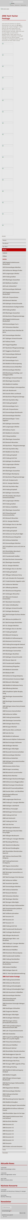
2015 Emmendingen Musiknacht (13, 412)
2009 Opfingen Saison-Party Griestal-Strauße (14, 707)
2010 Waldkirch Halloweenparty (12, 638)
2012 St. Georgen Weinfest (11, 565)
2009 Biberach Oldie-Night (11, 682)
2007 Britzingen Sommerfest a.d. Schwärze (13, 873)
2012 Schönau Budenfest (10, 540)
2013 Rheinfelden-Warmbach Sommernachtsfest (11, 496)
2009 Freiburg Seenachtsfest (11, 717)
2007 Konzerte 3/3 (8, 916)
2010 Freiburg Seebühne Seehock (13, 647)
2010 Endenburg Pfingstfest (11, 666)
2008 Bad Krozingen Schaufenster (13, 785)
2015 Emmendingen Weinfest (12, 415)
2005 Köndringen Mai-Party (11, 1061)
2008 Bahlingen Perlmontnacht (12, 812)
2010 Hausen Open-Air (9, 660)
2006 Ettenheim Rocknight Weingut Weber (13, 1004)
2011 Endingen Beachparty (11, 611)
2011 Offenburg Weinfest (10, 587)
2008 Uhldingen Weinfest (10, 745)
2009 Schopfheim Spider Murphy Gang (13, 692)
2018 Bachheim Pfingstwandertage (13, 316)
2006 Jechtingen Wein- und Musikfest (11, 939)
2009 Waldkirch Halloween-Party (13, 685)
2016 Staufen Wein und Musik (12, 393)
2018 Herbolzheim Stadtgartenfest (13, 307)
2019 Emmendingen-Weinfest (12, 267)
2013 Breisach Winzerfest (10, 518)
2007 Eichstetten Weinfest (11, 896)
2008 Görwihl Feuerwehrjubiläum (13, 788)
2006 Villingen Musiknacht (11, 935)
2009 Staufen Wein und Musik (12, 730)
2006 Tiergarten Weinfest (10, 1011)
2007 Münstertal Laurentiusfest (12, 869)
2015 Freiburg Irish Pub (10, 458)
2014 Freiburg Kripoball (10, 489)
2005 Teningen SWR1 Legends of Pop (14, 1064)
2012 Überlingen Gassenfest (11, 562)
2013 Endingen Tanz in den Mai (12, 524)
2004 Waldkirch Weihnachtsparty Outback (13, 1071)
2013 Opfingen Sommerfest (11, 493)
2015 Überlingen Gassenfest (11, 439)
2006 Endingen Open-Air (10, 970)
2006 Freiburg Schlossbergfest (12, 986)
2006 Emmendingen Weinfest (12, 995)
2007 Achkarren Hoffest (10, 880)
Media (4, 250)
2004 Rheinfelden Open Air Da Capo (13, 1113)
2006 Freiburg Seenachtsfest (11, 980)
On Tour (5, 246)
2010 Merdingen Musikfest (11, 654)
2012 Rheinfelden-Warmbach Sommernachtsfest (11, 552)
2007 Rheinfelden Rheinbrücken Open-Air (12, 852)
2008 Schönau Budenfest (10, 758)
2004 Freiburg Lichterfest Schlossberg (10, 1095)
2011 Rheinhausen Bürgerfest (12, 591)
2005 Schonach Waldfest (10, 1045)
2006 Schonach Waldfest (10, 950)
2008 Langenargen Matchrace (12, 799)
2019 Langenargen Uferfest (11, 273)
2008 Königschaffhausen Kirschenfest (10, 795)
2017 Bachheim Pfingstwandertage (13, 348)
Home (4, 240)
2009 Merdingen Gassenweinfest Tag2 (13, 697)
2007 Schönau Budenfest (10, 890)
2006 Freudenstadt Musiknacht (12, 929)
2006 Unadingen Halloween (11, 1018)
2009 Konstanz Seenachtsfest (12, 711)
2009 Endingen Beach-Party (11, 723)
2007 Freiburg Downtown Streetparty (10, 862)
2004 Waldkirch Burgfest (10, 1102)
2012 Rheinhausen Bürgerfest (12, 537)
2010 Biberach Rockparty (10, 635)
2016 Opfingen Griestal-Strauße (12, 378)
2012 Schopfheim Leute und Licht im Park (14, 547)
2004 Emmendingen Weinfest (12, 1091)
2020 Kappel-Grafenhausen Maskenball (11, 263)
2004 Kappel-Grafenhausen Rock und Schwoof (13, 1117)
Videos (5, 256)
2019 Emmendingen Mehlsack (12, 289)
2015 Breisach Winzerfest (10, 442)
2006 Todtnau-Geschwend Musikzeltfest (10, 963)
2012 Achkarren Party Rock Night (13, 534)
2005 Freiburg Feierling (10, 1067)
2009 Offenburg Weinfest (10, 688)
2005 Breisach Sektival (9, 1048)
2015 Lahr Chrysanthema (10, 409)
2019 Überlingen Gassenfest (11, 280)
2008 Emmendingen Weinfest (12, 755)
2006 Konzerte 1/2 (8, 1127)
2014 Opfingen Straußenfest (11, 461)
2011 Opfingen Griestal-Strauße (12, 608)
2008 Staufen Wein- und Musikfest (13, 791)
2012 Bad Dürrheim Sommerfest (12, 559)
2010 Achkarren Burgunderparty (13, 676)
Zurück (4, 236)
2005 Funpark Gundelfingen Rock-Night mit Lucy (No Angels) (13, 1037)
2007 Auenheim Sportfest (10, 883)
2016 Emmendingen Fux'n (11, 406)
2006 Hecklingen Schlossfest (11, 1008)
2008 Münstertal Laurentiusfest (12, 772)
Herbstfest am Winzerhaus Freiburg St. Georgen (13, 1191)
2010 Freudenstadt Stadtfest (11, 663)
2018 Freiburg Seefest (9, 310)
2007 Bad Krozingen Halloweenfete (13, 905)
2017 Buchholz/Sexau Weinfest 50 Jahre (13, 331)
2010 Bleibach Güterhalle (10, 669)
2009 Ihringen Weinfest (10, 727)
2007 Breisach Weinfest (10, 893)
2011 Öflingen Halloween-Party (12, 575)
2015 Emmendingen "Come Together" (11, 419)
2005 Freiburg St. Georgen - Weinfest (14, 1057)
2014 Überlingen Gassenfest (11, 471)
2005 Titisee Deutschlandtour (12, 1042)
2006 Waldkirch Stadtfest (10, 946)
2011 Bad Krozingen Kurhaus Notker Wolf (14, 615)
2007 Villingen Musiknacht (11, 835)
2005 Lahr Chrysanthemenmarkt (13, 1031)
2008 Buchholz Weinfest (10, 776)
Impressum (17, 5)
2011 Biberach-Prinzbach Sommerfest (10, 598)
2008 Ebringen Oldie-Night (11, 749)
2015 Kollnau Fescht (9, 430)
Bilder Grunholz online (7, 1180)
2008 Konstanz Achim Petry (11, 766)
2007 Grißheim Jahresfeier (11, 913)
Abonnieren (5, 1216)
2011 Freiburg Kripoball (10, 632)
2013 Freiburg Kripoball (10, 531)
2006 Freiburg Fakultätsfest (11, 959)
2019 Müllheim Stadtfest (10, 283)
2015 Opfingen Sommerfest (11, 423)
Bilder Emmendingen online (8, 1169)
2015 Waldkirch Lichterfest (11, 433)
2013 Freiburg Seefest (9, 504)
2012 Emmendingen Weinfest (12, 543)
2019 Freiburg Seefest (9, 277)
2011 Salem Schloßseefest (10, 605)
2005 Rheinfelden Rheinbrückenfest (14, 1051)
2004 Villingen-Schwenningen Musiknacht (12, 1079)
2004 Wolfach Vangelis (9, 1075)
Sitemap (12, 5)
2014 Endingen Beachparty (11, 474)
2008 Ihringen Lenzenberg (11, 769)
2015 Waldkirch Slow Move (11, 452)
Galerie (5, 253)
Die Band (5, 243)
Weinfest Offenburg (6, 1196)
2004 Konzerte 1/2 (8, 1140)
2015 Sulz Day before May (10, 449)
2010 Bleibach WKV (8, 673)
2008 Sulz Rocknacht (9, 818)
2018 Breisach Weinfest (10, 300)
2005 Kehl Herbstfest (9, 1034)
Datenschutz (23, 5)
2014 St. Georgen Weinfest (11, 483)
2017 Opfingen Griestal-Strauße (12, 338)
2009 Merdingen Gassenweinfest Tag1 (13, 702)
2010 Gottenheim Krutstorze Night (13, 679)
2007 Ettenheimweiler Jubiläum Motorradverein (12, 909)
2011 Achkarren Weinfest (10, 584)
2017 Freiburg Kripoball (10, 357)
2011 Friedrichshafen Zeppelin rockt (14, 581)
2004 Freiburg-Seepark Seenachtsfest (14, 1105)
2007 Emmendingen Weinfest (12, 886)
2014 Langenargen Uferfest (11, 464)
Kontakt (5, 1153)
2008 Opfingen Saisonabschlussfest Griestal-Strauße (13, 762)
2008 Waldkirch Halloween (11, 736)
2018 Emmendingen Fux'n (11, 324)
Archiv (5, 259)
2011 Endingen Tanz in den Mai (12, 629)
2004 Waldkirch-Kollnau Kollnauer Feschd (13, 1109)
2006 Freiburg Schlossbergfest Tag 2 (13, 989)
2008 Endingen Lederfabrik (11, 806)
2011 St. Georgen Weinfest (11, 625)
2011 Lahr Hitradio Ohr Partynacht (13, 578)
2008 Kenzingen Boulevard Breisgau (14, 779)
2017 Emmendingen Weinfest (12, 335)
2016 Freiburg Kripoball (10, 403)
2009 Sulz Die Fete (8, 733)
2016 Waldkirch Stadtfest (10, 384)
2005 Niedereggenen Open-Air (12, 1054)
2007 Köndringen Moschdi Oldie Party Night (12, 831)
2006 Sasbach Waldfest (10, 967)
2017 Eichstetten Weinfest (11, 327)
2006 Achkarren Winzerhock (11, 983)
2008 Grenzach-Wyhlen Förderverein (14, 739)
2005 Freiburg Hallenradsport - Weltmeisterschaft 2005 (12, 1026)
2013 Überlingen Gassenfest (11, 510)
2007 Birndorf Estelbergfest (11, 848)
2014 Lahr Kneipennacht (10, 480)
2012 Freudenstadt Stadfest (11, 556)
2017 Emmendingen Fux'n (11, 360)
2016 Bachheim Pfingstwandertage (13, 397)
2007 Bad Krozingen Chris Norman (13, 877)
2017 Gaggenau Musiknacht (11, 351)
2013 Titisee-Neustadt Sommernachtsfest (9, 514)
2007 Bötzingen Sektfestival (11, 827)
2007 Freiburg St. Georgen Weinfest (13, 839)
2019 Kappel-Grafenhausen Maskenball (11, 293)
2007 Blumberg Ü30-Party (10, 842)
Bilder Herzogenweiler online (8, 1174)
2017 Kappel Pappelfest (10, 345)
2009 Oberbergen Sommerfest (12, 720)
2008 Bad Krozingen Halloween (12, 742)
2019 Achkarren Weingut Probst (12, 270)
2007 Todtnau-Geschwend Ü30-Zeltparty (12, 857)
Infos (4, 1150)
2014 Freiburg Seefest (9, 467)
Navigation (25, 10)
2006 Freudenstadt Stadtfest (11, 956)
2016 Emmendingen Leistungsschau (14, 387)
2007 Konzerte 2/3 (8, 920)
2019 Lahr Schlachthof (9, 286)
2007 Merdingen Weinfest (10, 899)
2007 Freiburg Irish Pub (10, 821)
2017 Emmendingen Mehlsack (12, 354)
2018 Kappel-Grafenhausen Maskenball (11, 320)
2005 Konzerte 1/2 (8, 1134)
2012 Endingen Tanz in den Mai (12, 569)
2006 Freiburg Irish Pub (10, 926)
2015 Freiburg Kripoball (10, 455)
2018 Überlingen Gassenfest (11, 313)
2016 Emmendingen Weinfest (12, 370)
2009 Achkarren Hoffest (10, 714)
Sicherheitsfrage (4, 1211)
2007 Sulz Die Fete (8, 824)
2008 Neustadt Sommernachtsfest (13, 752)
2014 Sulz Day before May (10, 486)
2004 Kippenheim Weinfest (11, 1088)
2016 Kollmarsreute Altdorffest (12, 367)
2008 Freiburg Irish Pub (10, 815)
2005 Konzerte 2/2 (8, 1131)
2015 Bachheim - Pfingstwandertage (14, 445)
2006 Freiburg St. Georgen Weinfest (13, 943)
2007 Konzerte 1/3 (8, 923)
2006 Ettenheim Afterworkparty (12, 953)
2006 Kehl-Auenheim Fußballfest (13, 992)
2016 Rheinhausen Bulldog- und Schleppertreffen (12, 374)
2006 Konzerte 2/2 (8, 1124)
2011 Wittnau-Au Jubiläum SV (12, 619)
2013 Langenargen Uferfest (11, 501)
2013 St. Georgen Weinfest (11, 521)
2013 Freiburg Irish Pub (10, 527)
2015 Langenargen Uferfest (11, 427)
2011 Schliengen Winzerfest (11, 594)
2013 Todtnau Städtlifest (10, 507)
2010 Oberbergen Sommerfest (12, 651)
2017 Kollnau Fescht (9, 341)
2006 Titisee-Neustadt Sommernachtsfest (9, 999)
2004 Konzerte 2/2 (8, 1137)
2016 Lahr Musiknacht (9, 390)
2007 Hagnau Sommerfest (11, 866)
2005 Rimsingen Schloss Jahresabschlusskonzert (10, 1021)
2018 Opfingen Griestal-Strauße (12, 303)
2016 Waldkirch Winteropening (12, 363)
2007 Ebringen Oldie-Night (11, 902)
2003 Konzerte (7, 1143)
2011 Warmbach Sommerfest (11, 602)
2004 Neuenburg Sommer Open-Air (13, 1099)
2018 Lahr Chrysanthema (10, 297)
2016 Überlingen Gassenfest (11, 381)
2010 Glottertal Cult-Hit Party (12, 641)
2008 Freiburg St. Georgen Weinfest (13, 802)
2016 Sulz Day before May (10, 400)
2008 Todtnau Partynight (10, 809)
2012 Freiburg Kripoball (10, 572)
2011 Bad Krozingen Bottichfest (12, 622)
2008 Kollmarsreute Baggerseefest (13, 782)
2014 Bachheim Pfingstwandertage (13, 477)
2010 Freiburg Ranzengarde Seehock (14, 644)
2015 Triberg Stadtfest (9, 436)
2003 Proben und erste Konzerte (12, 1146)
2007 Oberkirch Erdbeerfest (11, 845)
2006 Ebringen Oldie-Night (11, 1014)
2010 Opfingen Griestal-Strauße (12, 657)
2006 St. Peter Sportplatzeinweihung (14, 973)
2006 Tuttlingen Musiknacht (11, 932)
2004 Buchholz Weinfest (10, 1121)
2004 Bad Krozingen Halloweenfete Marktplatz (13, 1084)
